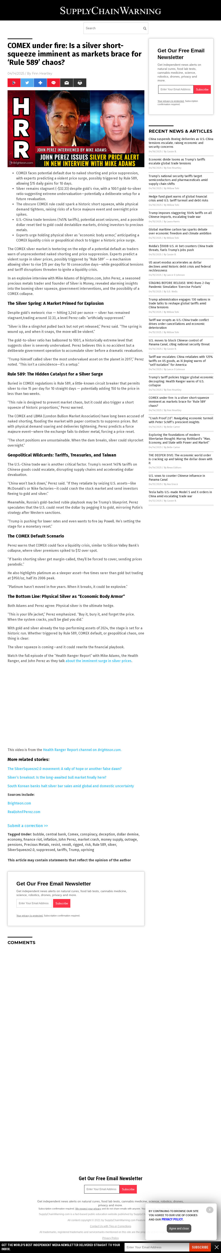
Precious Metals (36, 845)
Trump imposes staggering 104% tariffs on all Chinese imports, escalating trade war (180, 215)
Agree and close (179, 1228)
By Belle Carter (172, 426)
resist (55, 845)
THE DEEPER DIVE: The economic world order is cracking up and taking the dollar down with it (180, 459)
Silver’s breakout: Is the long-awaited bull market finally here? (57, 777)
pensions (15, 845)
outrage (131, 839)
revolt (66, 845)
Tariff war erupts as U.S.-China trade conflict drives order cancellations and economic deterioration (179, 324)
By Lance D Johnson (174, 275)
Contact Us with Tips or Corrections (110, 1226)
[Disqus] (76, 1002)
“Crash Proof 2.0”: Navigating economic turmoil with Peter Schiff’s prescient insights (181, 420)
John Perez (67, 839)
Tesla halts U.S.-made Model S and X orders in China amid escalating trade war (180, 494)
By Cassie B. (170, 151)
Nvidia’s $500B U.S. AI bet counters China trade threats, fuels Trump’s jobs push (181, 248)
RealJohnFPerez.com (24, 812)
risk (88, 845)
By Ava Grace (171, 484)
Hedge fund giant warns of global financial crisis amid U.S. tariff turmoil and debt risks (178, 198)
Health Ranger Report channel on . (82, 750)
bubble (38, 834)
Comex (73, 834)
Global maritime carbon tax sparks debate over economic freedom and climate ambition (180, 231)
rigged (78, 845)
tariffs (62, 850)
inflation (50, 839)
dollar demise (128, 834)
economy (15, 839)
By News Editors (172, 467)
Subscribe (200, 1247)
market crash (88, 839)
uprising (87, 850)
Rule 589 (99, 845)
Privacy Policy (110, 1238)
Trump (74, 850)
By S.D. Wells (170, 291)
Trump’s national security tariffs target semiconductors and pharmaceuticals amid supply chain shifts (178, 180)
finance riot (33, 839)
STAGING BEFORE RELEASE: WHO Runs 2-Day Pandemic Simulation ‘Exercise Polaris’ (179, 285)
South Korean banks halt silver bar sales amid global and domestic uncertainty (71, 786)
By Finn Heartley (172, 168)
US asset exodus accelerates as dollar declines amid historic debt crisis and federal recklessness (180, 266)
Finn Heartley (42, 73)
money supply (112, 839)
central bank (56, 834)
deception (107, 834)
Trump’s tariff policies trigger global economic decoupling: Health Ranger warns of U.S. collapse (181, 381)
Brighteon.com (19, 803)
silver (112, 845)
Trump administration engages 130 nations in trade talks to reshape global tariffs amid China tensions (179, 303)
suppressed (45, 850)
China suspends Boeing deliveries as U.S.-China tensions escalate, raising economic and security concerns (181, 143)
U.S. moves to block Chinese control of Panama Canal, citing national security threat (179, 342)
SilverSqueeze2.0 (21, 850)
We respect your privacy (88, 1208)
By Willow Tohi (171, 188)
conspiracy (88, 834)
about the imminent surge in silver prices (98, 661)
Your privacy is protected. (29, 915)
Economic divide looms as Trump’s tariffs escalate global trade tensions (177, 161)
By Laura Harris (172, 221)
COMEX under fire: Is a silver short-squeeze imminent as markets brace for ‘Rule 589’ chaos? (179, 401)
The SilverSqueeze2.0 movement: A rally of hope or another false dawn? (65, 769)
